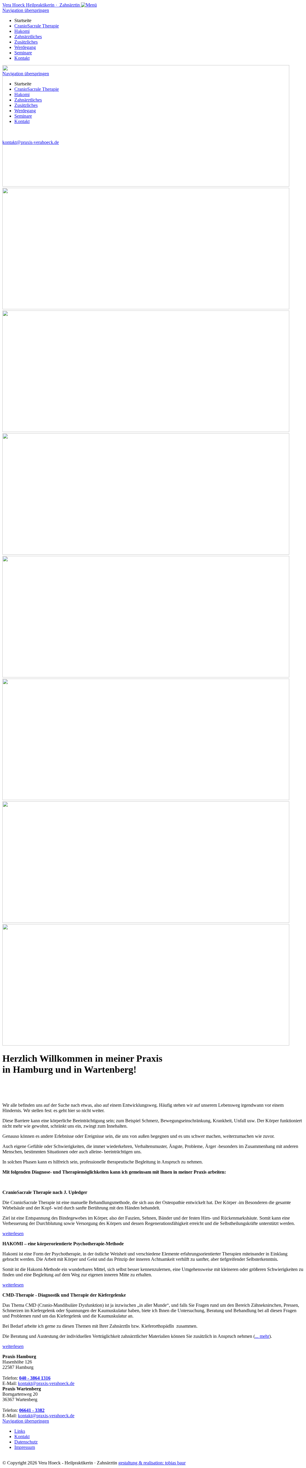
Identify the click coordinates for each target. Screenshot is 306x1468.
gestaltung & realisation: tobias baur (152, 1462)
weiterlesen (13, 1233)
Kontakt (22, 58)
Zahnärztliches (28, 36)
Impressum (24, 1447)
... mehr (262, 1336)
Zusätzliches (26, 41)
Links (19, 1431)
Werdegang (25, 47)
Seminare (23, 52)
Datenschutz (26, 1441)
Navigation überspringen (25, 10)
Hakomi (22, 31)
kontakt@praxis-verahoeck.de (46, 1383)
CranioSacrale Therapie (36, 25)
